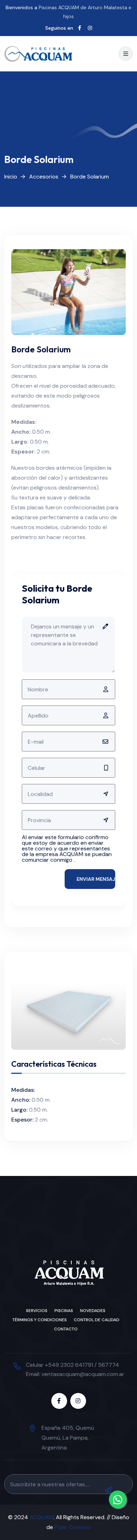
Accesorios (43, 176)
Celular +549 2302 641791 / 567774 (72, 1365)
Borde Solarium (89, 176)
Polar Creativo (72, 1527)
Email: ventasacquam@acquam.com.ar (75, 1374)
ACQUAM (41, 1517)
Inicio (10, 176)
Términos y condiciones (39, 1320)
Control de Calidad (96, 1320)
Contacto (66, 1329)
